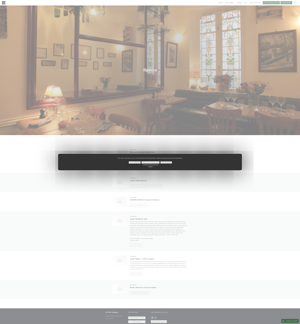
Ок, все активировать (135, 162)
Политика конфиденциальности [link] (150, 164)
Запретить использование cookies (150, 162)
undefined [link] (150, 166)
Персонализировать (166, 162)
